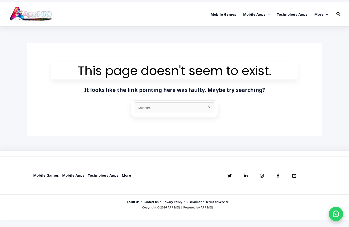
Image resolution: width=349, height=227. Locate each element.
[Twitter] (229, 176)
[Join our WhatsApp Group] (336, 214)
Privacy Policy (172, 202)
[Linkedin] (246, 176)
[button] (267, 14)
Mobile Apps (73, 175)
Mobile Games (46, 175)
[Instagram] (262, 176)
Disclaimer (194, 202)
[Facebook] (278, 176)
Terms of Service (217, 202)
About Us (133, 202)
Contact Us (151, 202)
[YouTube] (294, 176)
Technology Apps (103, 175)
